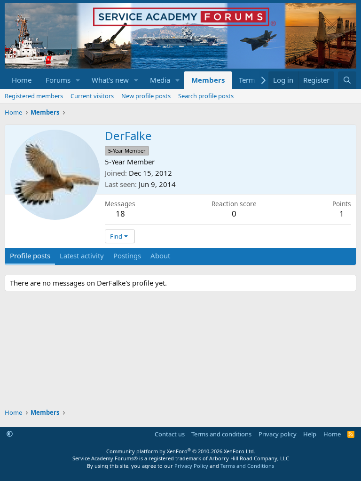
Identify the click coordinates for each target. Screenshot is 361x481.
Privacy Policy (191, 465)
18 (120, 213)
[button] (78, 80)
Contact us (170, 434)
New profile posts (146, 96)
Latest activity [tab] (82, 255)
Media (160, 80)
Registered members (34, 96)
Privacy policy (278, 434)
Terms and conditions (221, 434)
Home (21, 80)
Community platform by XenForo (180, 451)
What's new (110, 80)
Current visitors (92, 96)
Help (309, 434)
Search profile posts (206, 96)
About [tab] (160, 255)
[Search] (347, 80)
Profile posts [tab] (30, 255)
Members (208, 80)
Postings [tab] (127, 255)
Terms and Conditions (247, 465)
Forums (58, 80)
